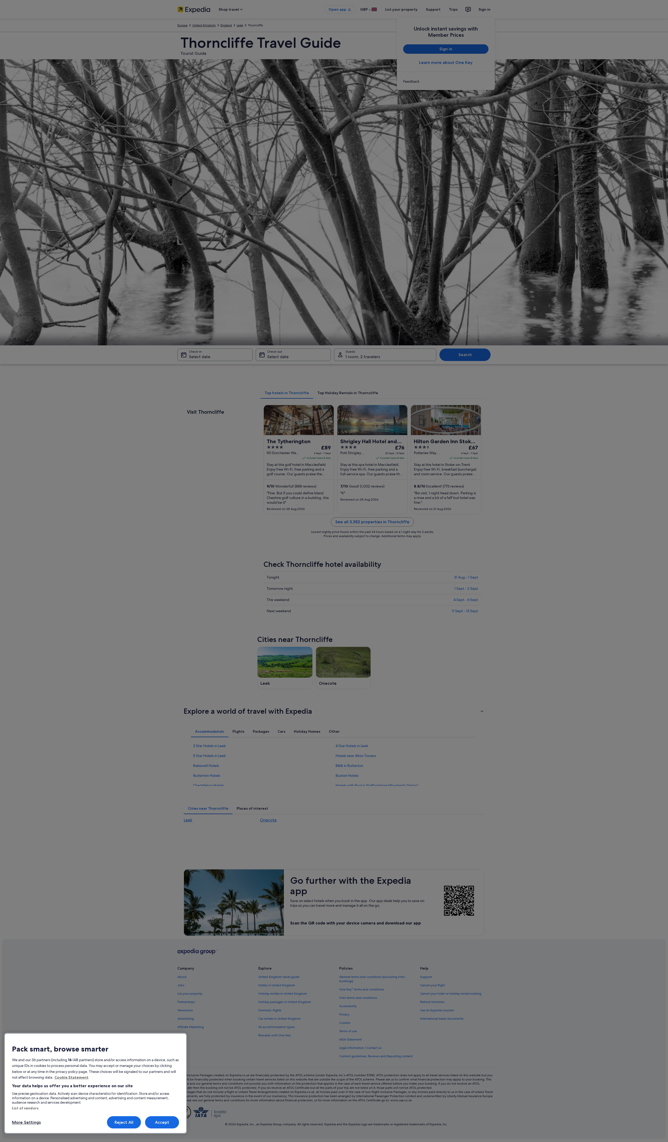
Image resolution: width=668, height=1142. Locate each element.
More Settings (26, 1122)
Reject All (124, 1122)
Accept (162, 1122)
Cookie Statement (71, 1077)
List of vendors (25, 1108)
